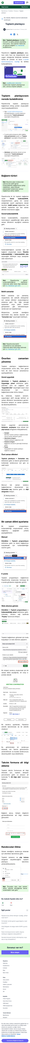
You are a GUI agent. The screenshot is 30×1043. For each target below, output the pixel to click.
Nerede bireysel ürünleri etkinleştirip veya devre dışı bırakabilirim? (14, 938)
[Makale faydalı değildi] (11, 903)
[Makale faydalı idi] (2, 903)
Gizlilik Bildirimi (10, 1036)
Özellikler (11, 11)
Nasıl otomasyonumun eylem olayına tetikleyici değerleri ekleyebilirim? (12, 933)
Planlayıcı (16, 11)
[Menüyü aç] (27, 2)
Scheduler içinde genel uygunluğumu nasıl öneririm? (14, 922)
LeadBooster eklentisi (13, 83)
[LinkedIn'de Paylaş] (14, 35)
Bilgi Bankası (4, 11)
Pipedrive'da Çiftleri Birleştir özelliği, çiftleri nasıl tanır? (14, 916)
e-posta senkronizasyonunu (14, 111)
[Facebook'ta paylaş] (11, 35)
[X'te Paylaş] (17, 35)
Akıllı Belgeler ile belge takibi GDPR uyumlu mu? (14, 927)
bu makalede (20, 45)
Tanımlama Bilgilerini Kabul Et (15, 1040)
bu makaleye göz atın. (13, 286)
